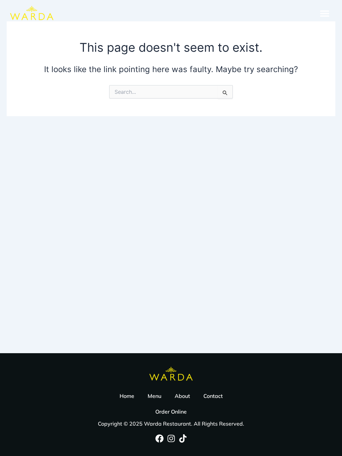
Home (127, 396)
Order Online (171, 411)
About (182, 396)
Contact (213, 396)
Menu (154, 396)
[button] (324, 13)
